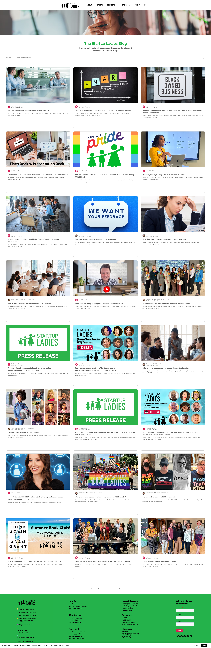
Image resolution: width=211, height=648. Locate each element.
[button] (90, 5)
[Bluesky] (178, 636)
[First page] (91, 588)
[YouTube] (191, 636)
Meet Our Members (23, 58)
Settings (196, 645)
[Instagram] (184, 636)
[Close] (209, 645)
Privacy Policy (65, 645)
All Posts (9, 58)
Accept (204, 645)
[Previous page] (95, 588)
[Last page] (119, 588)
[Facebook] (181, 636)
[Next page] (115, 588)
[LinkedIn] (188, 636)
